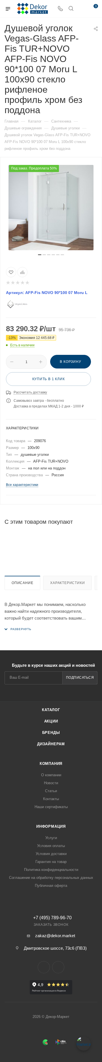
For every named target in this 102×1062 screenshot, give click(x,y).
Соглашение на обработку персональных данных (51, 877)
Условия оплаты (51, 846)
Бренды (51, 732)
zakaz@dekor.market (55, 935)
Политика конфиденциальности (51, 870)
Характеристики (67, 583)
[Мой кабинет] (81, 9)
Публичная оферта (51, 885)
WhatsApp (58, 967)
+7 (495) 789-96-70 (52, 918)
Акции (51, 721)
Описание (22, 583)
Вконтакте (44, 967)
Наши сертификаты (51, 807)
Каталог (51, 710)
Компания (51, 763)
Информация (51, 826)
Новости (51, 783)
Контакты (51, 799)
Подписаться (80, 678)
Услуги (51, 838)
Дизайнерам (51, 744)
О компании (51, 775)
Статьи (51, 791)
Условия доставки (51, 854)
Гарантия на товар (51, 862)
